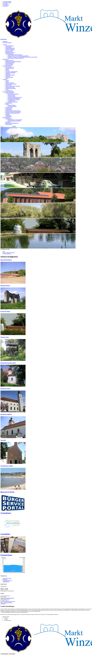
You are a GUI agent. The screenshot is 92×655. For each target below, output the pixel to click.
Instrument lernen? (9, 51)
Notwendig (7, 616)
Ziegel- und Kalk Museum (13, 94)
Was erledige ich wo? (10, 67)
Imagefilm (8, 114)
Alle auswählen (12, 653)
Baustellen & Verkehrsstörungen (12, 123)
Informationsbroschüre (10, 48)
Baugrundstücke (9, 124)
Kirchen (7, 104)
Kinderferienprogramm (10, 52)
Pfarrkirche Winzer (11, 105)
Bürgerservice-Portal (10, 60)
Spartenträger (8, 122)
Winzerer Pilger (9, 85)
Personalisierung (8, 620)
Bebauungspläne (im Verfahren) (14, 120)
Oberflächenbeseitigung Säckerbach (15, 54)
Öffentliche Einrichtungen (11, 88)
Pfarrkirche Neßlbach (12, 106)
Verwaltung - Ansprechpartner (11, 71)
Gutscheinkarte (8, 108)
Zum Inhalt (5, 3)
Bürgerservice (6, 59)
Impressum (5, 41)
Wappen (7, 81)
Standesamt (8, 76)
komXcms (10, 602)
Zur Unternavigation (7, 2)
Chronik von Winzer (10, 82)
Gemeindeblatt (8, 46)
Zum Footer (5, 6)
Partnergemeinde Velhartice (11, 83)
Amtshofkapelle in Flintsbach (14, 99)
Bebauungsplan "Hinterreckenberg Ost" (16, 58)
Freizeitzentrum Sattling (12, 101)
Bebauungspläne (9, 118)
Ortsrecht (7, 70)
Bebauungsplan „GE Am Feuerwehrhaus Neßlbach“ (18, 55)
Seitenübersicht (6, 581)
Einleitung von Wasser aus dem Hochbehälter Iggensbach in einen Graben (22, 57)
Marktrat (7, 69)
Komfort (6, 619)
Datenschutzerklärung (7, 42)
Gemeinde (5, 79)
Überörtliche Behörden (10, 62)
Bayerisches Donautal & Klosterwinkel (13, 111)
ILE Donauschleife (9, 77)
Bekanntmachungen (9, 53)
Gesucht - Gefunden (10, 50)
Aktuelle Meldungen (10, 45)
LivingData (5, 602)
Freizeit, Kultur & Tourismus (8, 91)
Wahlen (7, 78)
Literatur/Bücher (9, 109)
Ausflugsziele (8, 115)
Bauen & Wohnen (6, 117)
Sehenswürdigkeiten (10, 92)
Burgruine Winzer (11, 95)
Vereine (7, 89)
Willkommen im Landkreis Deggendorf (13, 61)
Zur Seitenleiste (6, 4)
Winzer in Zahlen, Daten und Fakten (13, 86)
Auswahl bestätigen (4, 653)
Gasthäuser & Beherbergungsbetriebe (13, 110)
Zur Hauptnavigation (7, 1)
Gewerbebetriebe (9, 90)
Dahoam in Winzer (9, 64)
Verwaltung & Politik (7, 65)
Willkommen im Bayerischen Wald (12, 113)
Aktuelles (5, 44)
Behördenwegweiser (10, 68)
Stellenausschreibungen (10, 49)
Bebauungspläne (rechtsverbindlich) (15, 119)
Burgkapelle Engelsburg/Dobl (14, 98)
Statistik (6, 617)
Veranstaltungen (9, 116)
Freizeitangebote (9, 102)
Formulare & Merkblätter (10, 72)
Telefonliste (8, 73)
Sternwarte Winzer (11, 96)
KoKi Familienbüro (9, 63)
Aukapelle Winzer (11, 100)
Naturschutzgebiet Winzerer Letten (15, 97)
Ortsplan (7, 80)
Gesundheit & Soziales (10, 87)
